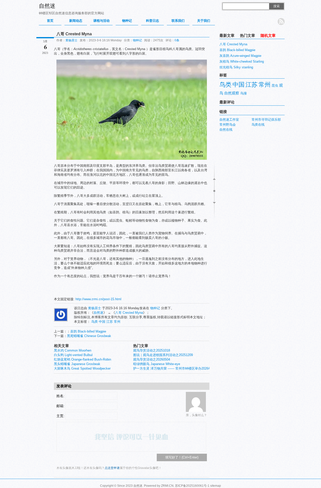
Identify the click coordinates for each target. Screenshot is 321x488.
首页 (50, 21)
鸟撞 (243, 93)
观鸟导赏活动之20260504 (151, 359)
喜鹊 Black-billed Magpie (88, 331)
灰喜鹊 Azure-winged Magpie (240, 56)
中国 (102, 321)
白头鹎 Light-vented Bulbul (73, 355)
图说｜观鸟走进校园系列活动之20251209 (163, 355)
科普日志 (152, 21)
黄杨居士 (71, 40)
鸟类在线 (258, 124)
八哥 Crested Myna (129, 312)
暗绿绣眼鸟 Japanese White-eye (156, 364)
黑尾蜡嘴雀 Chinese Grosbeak (89, 336)
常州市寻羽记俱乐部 (266, 119)
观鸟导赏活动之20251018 (151, 350)
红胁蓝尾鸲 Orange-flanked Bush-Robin (82, 359)
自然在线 (225, 129)
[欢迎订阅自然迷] (281, 21)
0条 (177, 40)
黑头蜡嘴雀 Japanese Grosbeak (77, 364)
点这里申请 (112, 468)
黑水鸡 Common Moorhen (72, 350)
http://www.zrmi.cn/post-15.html (98, 299)
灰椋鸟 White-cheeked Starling (241, 61)
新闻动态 (75, 21)
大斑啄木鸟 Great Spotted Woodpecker (82, 368)
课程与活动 (101, 21)
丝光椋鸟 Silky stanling (236, 67)
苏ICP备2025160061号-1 (192, 485)
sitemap (215, 485)
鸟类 (94, 321)
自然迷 (47, 6)
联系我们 (178, 21)
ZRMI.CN (167, 485)
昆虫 (275, 85)
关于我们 (203, 21)
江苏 (109, 321)
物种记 (127, 21)
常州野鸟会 (227, 124)
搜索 (276, 6)
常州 (117, 321)
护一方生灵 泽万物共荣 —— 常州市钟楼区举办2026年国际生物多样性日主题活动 (192, 368)
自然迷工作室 (229, 119)
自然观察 (231, 93)
